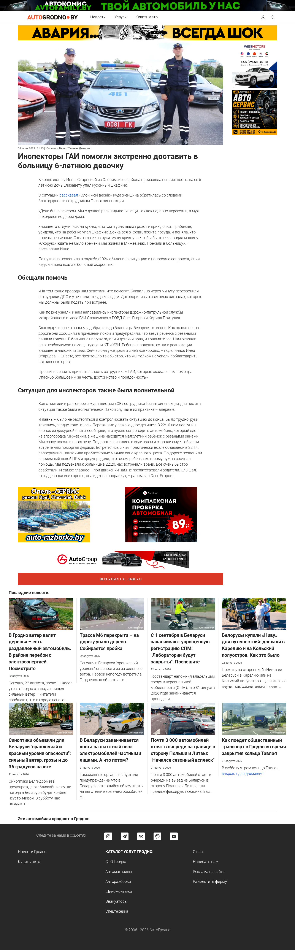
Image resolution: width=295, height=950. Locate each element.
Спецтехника (116, 911)
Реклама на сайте (208, 871)
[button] (263, 16)
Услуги (120, 17)
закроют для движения (242, 773)
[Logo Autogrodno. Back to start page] (52, 17)
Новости (98, 17)
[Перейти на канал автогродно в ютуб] (174, 836)
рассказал (68, 195)
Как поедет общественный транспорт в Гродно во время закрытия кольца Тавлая (254, 746)
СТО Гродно (115, 861)
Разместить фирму (210, 881)
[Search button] (263, 17)
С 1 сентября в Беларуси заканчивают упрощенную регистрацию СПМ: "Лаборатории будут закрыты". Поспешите (180, 649)
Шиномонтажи (118, 891)
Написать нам (205, 861)
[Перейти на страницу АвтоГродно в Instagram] (108, 836)
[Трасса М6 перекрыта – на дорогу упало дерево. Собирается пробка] (112, 613)
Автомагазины (118, 871)
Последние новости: (29, 592)
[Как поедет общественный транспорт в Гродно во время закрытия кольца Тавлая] (254, 718)
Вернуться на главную (120, 579)
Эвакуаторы (116, 901)
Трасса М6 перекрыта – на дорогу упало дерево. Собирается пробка (109, 642)
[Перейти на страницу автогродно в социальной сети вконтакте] (141, 836)
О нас (198, 851)
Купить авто (146, 17)
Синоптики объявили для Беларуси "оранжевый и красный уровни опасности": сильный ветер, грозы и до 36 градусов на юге (40, 753)
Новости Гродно (32, 851)
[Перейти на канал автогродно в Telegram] (124, 836)
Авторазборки (118, 881)
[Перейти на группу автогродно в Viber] (157, 836)
